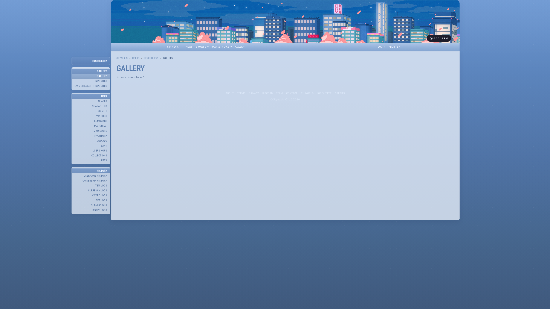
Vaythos (101, 116)
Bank (104, 145)
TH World (307, 93)
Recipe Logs (99, 210)
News (189, 46)
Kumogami (100, 121)
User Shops (100, 150)
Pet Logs (101, 200)
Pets (104, 160)
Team (279, 93)
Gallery (240, 46)
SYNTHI (102, 111)
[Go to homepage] (285, 21)
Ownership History (94, 180)
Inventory (100, 135)
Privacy (254, 93)
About (230, 93)
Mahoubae (100, 125)
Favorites (101, 81)
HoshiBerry (99, 60)
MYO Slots (100, 130)
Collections (99, 155)
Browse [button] (201, 46)
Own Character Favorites (91, 86)
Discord (267, 93)
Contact (292, 93)
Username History (95, 175)
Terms (241, 93)
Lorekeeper (324, 93)
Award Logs (99, 195)
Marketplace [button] (221, 46)
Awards (102, 140)
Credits (340, 93)
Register (394, 46)
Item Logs (101, 185)
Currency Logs (97, 190)
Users (135, 58)
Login (381, 46)
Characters (99, 106)
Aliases (102, 101)
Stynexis (173, 46)
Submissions (99, 205)
